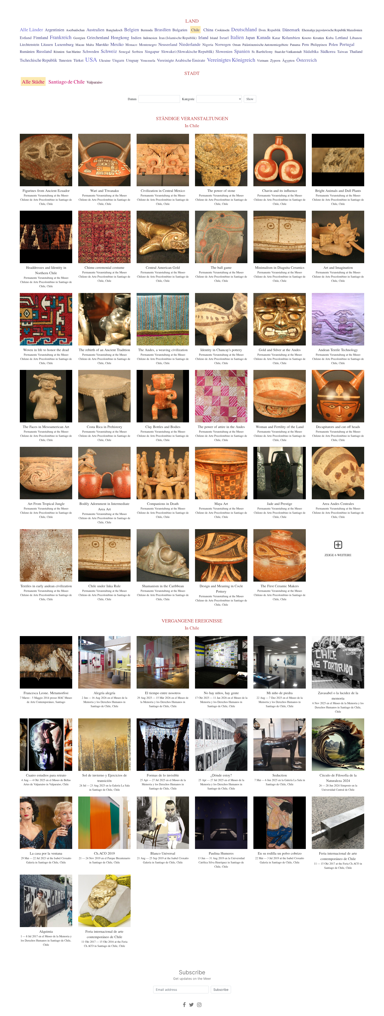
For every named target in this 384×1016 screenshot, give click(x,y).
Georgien (79, 38)
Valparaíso (94, 82)
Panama (295, 44)
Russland (44, 51)
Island (214, 38)
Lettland (341, 37)
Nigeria (207, 44)
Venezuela (147, 60)
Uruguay (132, 60)
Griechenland (98, 37)
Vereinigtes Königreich (231, 59)
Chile (195, 29)
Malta (90, 44)
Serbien (137, 51)
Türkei (78, 60)
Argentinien (54, 29)
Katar (276, 37)
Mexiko (117, 44)
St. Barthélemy (262, 51)
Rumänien (27, 51)
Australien (95, 29)
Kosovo (306, 37)
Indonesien (150, 38)
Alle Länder (31, 29)
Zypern (275, 60)
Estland (26, 37)
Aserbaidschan (75, 30)
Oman (237, 44)
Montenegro (148, 44)
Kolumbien (291, 37)
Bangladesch (114, 30)
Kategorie (188, 99)
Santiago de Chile (66, 81)
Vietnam (262, 60)
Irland (203, 37)
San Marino (73, 51)
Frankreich (61, 37)
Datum (132, 99)
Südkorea (327, 51)
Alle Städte (33, 81)
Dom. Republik (270, 29)
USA (91, 59)
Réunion (59, 51)
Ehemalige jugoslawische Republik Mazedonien (332, 30)
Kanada (263, 37)
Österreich (306, 60)
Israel (224, 37)
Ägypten (288, 60)
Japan (250, 37)
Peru (305, 44)
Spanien (242, 51)
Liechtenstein (29, 44)
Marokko (102, 44)
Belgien (131, 29)
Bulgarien (179, 29)
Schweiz (109, 51)
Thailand (356, 51)
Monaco (131, 44)
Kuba (330, 37)
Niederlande (190, 44)
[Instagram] (199, 1005)
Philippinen (319, 44)
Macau (79, 44)
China (208, 29)
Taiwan (342, 51)
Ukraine (105, 60)
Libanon (356, 37)
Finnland (40, 37)
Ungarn (118, 60)
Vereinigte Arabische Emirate (181, 60)
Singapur (152, 51)
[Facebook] (184, 1005)
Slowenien (224, 51)
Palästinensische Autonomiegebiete (265, 44)
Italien (237, 36)
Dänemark (291, 29)
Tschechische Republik (38, 60)
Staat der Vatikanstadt (288, 51)
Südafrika (311, 51)
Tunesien (65, 60)
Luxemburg (64, 44)
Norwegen (223, 44)
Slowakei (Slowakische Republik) (187, 51)
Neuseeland (167, 44)
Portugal (347, 44)
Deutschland (244, 29)
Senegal (124, 51)
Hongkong (120, 37)
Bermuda (147, 30)
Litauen (47, 44)
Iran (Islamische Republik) (178, 37)
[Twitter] (191, 1005)
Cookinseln (222, 30)
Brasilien (162, 29)
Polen (333, 44)
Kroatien (318, 38)
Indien (136, 37)
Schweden (91, 51)
